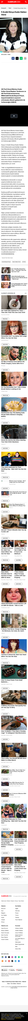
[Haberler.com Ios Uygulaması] (4, 970)
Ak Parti (24, 261)
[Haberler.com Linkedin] (15, 957)
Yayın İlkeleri (21, 900)
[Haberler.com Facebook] (6, 957)
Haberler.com (4, 925)
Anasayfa (3, 8)
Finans (16, 913)
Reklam (8, 900)
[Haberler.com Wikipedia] (6, 961)
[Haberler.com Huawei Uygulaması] (19, 970)
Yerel (10, 8)
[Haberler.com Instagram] (12, 957)
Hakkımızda (3, 900)
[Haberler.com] (6, 896)
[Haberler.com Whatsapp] (19, 957)
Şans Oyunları (4, 935)
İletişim (12, 900)
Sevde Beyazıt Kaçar (6, 261)
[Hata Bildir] (14, 986)
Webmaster (18, 942)
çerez (7, 1015)
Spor (2, 910)
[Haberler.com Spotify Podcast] (22, 957)
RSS (16, 946)
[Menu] (2, 2)
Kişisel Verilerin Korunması (19, 935)
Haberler (3, 906)
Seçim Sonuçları (5, 932)
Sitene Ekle (18, 948)
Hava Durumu (4, 928)
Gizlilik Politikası (19, 930)
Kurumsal (17, 925)
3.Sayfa (3, 919)
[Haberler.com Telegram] (15, 961)
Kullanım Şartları (19, 928)
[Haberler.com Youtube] (9, 961)
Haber (8, 983)
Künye (16, 900)
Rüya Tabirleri (4, 937)
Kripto (2, 917)
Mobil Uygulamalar (19, 944)
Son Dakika (4, 915)
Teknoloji (17, 910)
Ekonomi (3, 908)
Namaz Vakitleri (5, 930)
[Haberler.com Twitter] (9, 957)
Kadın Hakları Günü (16, 261)
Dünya (2, 922)
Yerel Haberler (18, 919)
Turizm (17, 915)
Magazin (3, 913)
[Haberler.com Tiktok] (12, 961)
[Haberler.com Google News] (2, 957)
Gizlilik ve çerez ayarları (6, 986)
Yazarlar (17, 917)
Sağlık (16, 908)
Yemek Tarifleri (4, 939)
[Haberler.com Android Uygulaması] (12, 970)
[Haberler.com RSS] (2, 961)
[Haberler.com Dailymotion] (19, 961)
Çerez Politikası (19, 932)
